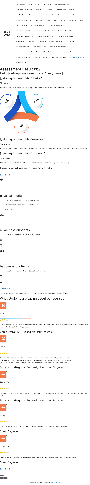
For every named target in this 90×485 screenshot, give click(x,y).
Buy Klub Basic (5, 175)
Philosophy (70, 41)
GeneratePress (55, 482)
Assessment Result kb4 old (44, 52)
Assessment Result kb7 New (46, 36)
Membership (71, 15)
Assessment (39, 20)
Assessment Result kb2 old (57, 46)
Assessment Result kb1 (61, 4)
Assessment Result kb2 (38, 25)
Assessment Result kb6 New (24, 31)
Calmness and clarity (39, 46)
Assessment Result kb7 (41, 57)
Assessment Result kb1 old (24, 20)
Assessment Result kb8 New (24, 36)
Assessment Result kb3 (56, 25)
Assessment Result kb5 (64, 52)
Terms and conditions (35, 15)
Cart (55, 20)
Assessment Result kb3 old (24, 52)
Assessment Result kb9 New (46, 31)
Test (81, 20)
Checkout (63, 20)
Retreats (60, 15)
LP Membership (20, 41)
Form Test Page (20, 15)
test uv (71, 9)
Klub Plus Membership (56, 41)
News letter (47, 4)
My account (73, 20)
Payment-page (61, 9)
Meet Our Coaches (34, 4)
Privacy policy (50, 15)
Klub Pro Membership (22, 46)
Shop (48, 20)
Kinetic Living (7, 33)
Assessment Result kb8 (59, 57)
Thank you (50, 9)
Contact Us (42, 41)
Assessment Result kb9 (77, 57)
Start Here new (20, 4)
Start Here (32, 41)
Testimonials (39, 9)
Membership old (21, 62)
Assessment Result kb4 (65, 36)
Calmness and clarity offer (24, 9)
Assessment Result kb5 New (67, 31)
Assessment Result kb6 (23, 57)
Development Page (21, 25)
